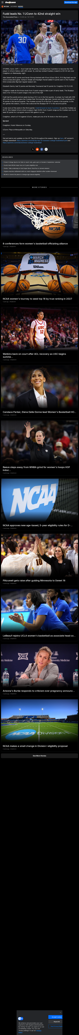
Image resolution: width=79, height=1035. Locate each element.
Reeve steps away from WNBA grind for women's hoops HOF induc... (36, 468)
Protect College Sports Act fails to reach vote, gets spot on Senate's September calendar (32, 162)
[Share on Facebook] (41, 149)
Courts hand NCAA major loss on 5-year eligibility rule (21, 165)
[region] (39, 1022)
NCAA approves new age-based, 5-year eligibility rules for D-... (38, 525)
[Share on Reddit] (37, 149)
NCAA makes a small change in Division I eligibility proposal (35, 746)
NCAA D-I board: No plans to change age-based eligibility (22, 174)
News (20, 6)
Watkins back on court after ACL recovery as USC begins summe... (34, 355)
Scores (14, 6)
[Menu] (2, 2)
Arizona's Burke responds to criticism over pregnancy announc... (39, 690)
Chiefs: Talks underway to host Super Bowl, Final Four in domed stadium (26, 168)
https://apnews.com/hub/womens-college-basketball (22, 143)
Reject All (57, 1021)
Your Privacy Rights (57, 1026)
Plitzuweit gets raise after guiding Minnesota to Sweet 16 (34, 580)
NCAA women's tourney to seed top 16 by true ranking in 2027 (37, 298)
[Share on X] (32, 149)
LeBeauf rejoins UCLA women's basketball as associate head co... (39, 635)
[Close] (60, 1012)
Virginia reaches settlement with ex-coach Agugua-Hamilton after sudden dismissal (30, 171)
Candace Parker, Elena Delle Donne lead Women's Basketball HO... (39, 412)
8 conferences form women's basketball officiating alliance (35, 243)
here (61, 138)
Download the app (71, 2)
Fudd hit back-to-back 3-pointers (47, 108)
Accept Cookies (57, 1017)
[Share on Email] (46, 149)
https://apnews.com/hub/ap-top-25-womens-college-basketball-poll (42, 140)
